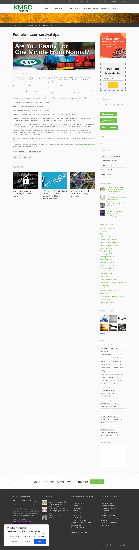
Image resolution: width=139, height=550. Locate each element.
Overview (74, 501)
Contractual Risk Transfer (108, 364)
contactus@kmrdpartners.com (85, 145)
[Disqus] (54, 231)
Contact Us (97, 482)
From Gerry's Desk (106, 251)
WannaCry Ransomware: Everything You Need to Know (23, 193)
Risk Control (104, 299)
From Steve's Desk (106, 271)
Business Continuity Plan (107, 351)
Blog (101, 234)
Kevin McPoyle (105, 403)
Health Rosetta (106, 510)
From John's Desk (106, 262)
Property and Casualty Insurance (81, 523)
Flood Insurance (105, 384)
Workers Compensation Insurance (110, 432)
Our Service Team (78, 513)
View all (102, 333)
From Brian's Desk (106, 248)
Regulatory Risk (118, 419)
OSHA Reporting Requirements (109, 416)
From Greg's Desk (106, 254)
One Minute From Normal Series (28, 25)
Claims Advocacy (105, 237)
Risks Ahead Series (106, 302)
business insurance (106, 354)
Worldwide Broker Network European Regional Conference (115, 213)
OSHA (107, 413)
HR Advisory (104, 520)
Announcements (105, 228)
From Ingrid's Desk (106, 257)
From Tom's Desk (106, 274)
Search (124, 136)
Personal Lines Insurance (79, 532)
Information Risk (105, 397)
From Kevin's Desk (106, 268)
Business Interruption (107, 358)
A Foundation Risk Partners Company (24, 501)
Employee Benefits (118, 367)
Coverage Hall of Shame (108, 240)
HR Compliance (104, 525)
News (102, 413)
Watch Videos (109, 121)
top (135, 546)
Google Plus (110, 104)
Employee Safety (105, 371)
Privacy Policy (55, 545)
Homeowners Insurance (107, 390)
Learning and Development (108, 523)
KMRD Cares (104, 293)
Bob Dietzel (119, 348)
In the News (104, 285)
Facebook (20, 157)
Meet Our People (106, 170)
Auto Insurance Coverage (118, 345)
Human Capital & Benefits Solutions (112, 282)
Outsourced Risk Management (80, 520)
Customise (13, 541)
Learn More (28, 521)
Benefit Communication (109, 515)
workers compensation (107, 429)
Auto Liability (22, 151)
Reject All (27, 541)
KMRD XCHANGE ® (34, 134)
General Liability (105, 387)
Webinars (103, 305)
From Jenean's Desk (106, 259)
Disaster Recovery (106, 367)
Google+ (30, 157)
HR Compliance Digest (107, 279)
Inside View (103, 288)
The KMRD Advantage (77, 503)
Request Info (109, 114)
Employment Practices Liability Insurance (112, 374)
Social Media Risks (106, 426)
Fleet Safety (104, 380)
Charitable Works (105, 361)
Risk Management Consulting (80, 530)
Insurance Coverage (106, 291)
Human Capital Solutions (109, 161)
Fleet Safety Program (115, 380)
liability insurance (106, 409)
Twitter (25, 157)
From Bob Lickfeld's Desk (108, 245)
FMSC (113, 384)
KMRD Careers (106, 174)
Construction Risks (117, 361)
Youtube (118, 104)
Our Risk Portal (77, 515)
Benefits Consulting (108, 506)
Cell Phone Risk (119, 358)
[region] (26, 535)
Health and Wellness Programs (111, 518)
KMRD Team (113, 406)
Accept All (40, 541)
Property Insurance (106, 419)
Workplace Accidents (106, 435)
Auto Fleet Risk (105, 345)
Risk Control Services (77, 527)
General (102, 276)
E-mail (122, 104)
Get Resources (110, 127)
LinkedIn (15, 157)
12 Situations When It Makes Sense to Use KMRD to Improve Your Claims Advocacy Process (54, 195)
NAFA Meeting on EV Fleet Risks (116, 204)
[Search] (123, 8)
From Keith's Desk (106, 265)
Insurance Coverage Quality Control (110, 400)
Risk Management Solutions (110, 156)
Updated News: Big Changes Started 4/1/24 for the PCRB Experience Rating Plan (115, 189)
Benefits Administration (109, 508)
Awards (102, 231)
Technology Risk (117, 426)
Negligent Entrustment (35, 151)
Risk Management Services (108, 422)
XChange (116, 435)
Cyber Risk (120, 364)
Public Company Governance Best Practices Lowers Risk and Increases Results (116, 197)
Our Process (76, 510)
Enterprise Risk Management (109, 377)
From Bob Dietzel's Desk (108, 242)
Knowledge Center (107, 165)
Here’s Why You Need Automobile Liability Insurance (79, 193)
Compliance (105, 513)
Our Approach (77, 508)
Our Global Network (79, 518)
